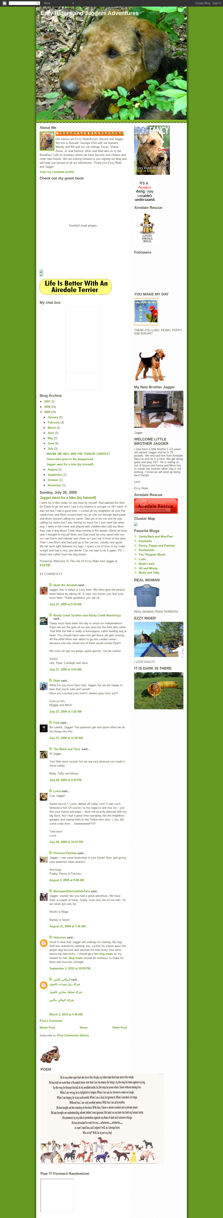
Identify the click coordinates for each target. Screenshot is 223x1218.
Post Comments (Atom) (73, 1035)
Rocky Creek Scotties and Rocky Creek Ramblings (87, 615)
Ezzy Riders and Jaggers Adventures (90, 13)
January (53, 417)
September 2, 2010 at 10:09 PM (69, 968)
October (53, 480)
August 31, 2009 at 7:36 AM (67, 926)
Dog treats (76, 958)
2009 (47, 412)
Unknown (59, 937)
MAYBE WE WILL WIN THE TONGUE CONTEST (78, 453)
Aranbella (145, 541)
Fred (56, 722)
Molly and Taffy (149, 572)
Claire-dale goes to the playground (70, 459)
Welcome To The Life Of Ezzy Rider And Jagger (92, 133)
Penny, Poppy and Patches (157, 545)
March (52, 427)
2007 (47, 401)
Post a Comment (51, 1020)
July (51, 448)
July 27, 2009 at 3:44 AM (65, 669)
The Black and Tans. (67, 749)
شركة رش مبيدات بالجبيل (64, 984)
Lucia (57, 791)
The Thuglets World (152, 554)
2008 (47, 406)
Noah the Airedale (65, 585)
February (54, 422)
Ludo (142, 559)
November (55, 485)
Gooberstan (146, 550)
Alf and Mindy (148, 568)
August (53, 469)
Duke (56, 680)
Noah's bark (147, 563)
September (55, 474)
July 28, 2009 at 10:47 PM (66, 842)
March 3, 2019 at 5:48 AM (66, 1014)
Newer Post (47, 1027)
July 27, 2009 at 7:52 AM (65, 711)
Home (84, 1027)
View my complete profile (57, 172)
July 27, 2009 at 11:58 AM (66, 738)
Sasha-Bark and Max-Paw (156, 536)
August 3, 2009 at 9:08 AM (66, 880)
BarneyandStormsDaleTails (71, 891)
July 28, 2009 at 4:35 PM (65, 780)
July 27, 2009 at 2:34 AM (65, 604)
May (51, 438)
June (51, 443)
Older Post (119, 1027)
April (51, 433)
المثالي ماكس (61, 979)
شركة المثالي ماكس (61, 1000)
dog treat (106, 953)
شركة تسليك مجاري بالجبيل (65, 992)
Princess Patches (65, 853)
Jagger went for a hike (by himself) (70, 464)
